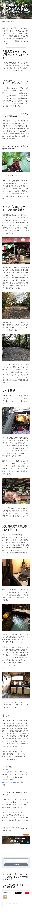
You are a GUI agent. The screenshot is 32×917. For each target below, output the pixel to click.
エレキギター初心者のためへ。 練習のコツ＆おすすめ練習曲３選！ (15, 877)
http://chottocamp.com (10, 782)
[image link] (16, 839)
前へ (3, 872)
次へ (3, 882)
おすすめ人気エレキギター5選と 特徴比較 (15, 886)
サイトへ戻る (8, 1)
